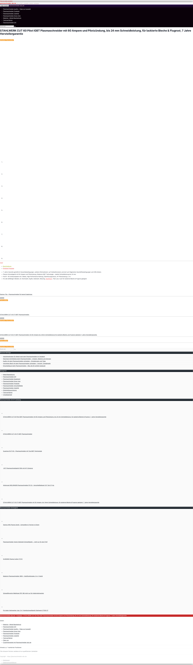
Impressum (6, 660)
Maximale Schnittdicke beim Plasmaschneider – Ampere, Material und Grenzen (27, 359)
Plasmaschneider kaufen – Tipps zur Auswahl (17, 9)
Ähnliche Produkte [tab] (8, 268)
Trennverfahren (8, 20)
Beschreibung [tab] (7, 266)
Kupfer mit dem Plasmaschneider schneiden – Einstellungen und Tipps (24, 361)
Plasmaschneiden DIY (9, 22)
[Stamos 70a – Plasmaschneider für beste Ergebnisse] (11, 292)
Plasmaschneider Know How (12, 16)
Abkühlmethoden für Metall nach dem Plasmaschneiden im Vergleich (24, 356)
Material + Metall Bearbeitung (12, 18)
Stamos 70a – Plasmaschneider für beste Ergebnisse (16, 294)
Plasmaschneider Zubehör (11, 13)
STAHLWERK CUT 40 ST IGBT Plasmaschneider (14, 314)
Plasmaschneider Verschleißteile (13, 386)
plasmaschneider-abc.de (16, 5)
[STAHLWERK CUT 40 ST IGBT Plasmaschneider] (11, 312)
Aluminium (49, 279)
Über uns (6, 640)
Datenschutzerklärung (9, 662)
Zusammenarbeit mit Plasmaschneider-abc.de (17, 642)
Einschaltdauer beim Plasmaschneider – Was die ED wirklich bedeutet (24, 366)
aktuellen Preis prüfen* (7, 40)
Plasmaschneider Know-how (11, 381)
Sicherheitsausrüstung (10, 390)
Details (2, 298)
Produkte (19, 615)
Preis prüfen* (4, 300)
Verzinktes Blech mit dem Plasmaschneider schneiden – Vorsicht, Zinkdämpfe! (27, 363)
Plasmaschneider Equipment (11, 379)
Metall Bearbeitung (9, 374)
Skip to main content (6, 1)
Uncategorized (7, 395)
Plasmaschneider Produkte (11, 11)
